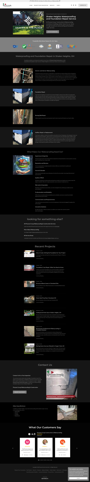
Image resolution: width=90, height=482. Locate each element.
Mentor (16, 412)
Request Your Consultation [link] (41, 5)
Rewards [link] (39, 470)
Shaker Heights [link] (53, 470)
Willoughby (17, 411)
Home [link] (30, 5)
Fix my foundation (52, 31)
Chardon (16, 414)
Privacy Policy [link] (51, 472)
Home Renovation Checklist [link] (32, 472)
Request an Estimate (20, 392)
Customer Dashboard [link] (43, 472)
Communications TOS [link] (59, 472)
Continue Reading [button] (39, 258)
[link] (6, 5)
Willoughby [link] (64, 470)
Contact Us (83, 5)
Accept (78, 478)
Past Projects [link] (29, 470)
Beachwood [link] (59, 470)
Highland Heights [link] (45, 470)
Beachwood (17, 415)
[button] (52, 5)
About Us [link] (34, 470)
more (57, 238)
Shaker (48, 238)
